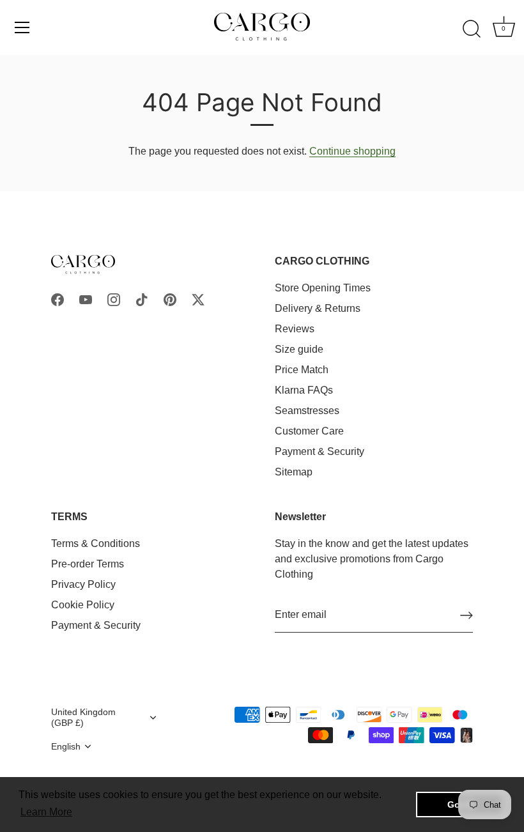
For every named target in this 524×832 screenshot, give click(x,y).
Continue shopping (352, 151)
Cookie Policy (82, 604)
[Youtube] (85, 299)
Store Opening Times (323, 287)
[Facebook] (57, 299)
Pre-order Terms (87, 564)
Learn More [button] (46, 811)
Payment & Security (319, 451)
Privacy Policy (83, 584)
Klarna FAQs (304, 390)
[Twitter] (198, 299)
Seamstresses (307, 410)
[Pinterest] (170, 299)
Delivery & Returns (317, 308)
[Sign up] (466, 615)
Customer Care (309, 431)
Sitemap (293, 471)
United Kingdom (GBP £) (83, 717)
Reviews (294, 328)
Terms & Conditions (95, 543)
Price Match (301, 369)
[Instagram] (113, 299)
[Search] (472, 29)
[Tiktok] (141, 299)
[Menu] (22, 27)
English (66, 746)
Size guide (299, 349)
